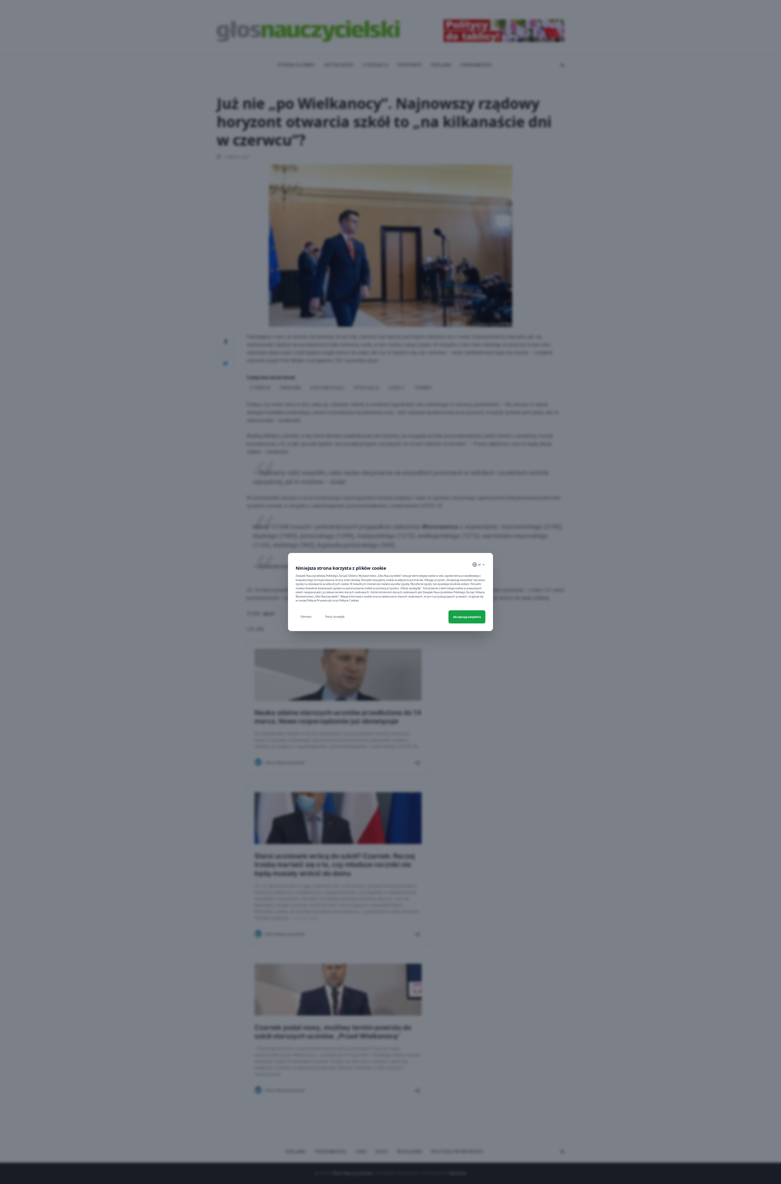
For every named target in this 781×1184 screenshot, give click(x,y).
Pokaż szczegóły (334, 616)
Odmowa (305, 616)
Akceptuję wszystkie (467, 617)
